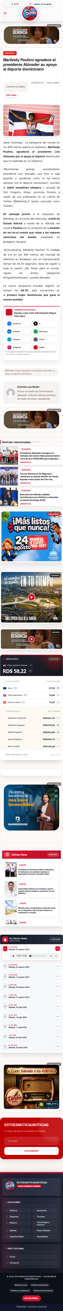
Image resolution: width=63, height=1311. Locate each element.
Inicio (12, 1256)
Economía (42, 1210)
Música (13, 1222)
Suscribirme (31, 1151)
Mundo (13, 1230)
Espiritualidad (16, 1236)
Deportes (10, 53)
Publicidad (21, 1306)
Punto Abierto (43, 1230)
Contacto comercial (37, 1306)
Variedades (42, 1236)
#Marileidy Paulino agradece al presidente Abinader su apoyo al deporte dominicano (30, 372)
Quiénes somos (21, 1285)
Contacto (14, 1263)
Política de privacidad (39, 1285)
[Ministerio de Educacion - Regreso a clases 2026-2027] (31, 536)
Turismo (41, 1216)
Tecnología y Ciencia (43, 1223)
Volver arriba (31, 1298)
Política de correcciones (43, 1291)
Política (13, 1210)
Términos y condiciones (20, 1291)
